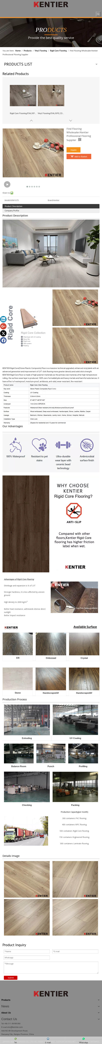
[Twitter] (3, 333)
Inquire (73, 150)
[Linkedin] (3, 319)
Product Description (13, 206)
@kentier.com (16, 1027)
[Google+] (3, 326)
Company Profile (12, 210)
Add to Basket (81, 156)
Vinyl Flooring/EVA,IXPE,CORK (51, 113)
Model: (7, 200)
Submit (11, 977)
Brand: (50, 200)
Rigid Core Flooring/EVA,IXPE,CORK (23, 113)
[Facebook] (3, 340)
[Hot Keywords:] (98, 14)
